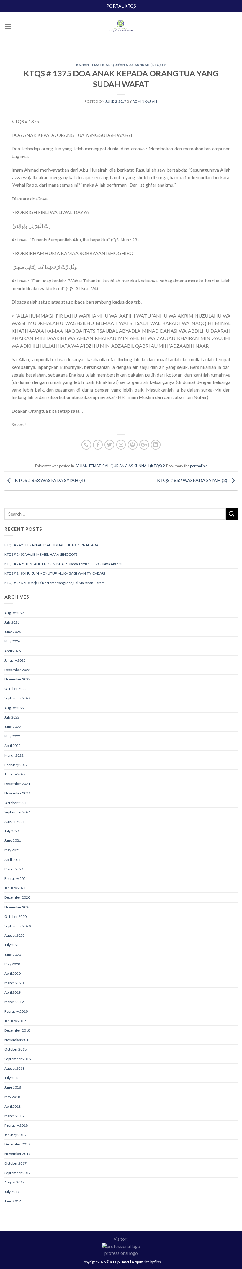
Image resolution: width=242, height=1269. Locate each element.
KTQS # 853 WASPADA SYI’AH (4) (49, 480)
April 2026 (12, 651)
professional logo (121, 1253)
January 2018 (15, 1134)
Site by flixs (152, 1262)
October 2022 (15, 688)
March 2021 (14, 869)
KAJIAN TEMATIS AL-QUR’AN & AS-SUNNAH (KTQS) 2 (121, 65)
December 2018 (17, 1030)
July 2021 (11, 831)
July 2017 (11, 1191)
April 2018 (12, 1106)
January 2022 (15, 774)
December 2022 (17, 670)
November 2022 (17, 679)
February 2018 (16, 1125)
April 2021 (12, 859)
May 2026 (12, 641)
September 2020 (17, 926)
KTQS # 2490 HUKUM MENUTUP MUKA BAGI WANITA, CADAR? (54, 573)
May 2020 (12, 964)
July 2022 (11, 717)
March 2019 (14, 1002)
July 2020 (11, 945)
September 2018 (17, 1059)
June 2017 (12, 1201)
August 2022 (14, 708)
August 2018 (14, 1068)
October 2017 (15, 1163)
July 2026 (11, 622)
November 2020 (17, 907)
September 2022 (17, 698)
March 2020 (14, 983)
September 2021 (17, 812)
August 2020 (14, 935)
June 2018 (12, 1087)
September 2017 (17, 1173)
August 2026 (14, 613)
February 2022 (16, 764)
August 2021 (14, 821)
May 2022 (12, 736)
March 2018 (14, 1116)
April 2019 (12, 992)
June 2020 (12, 954)
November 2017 (17, 1153)
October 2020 (15, 916)
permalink (198, 465)
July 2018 (11, 1078)
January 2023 (15, 660)
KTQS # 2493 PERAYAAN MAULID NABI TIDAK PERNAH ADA (51, 545)
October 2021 (15, 802)
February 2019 (16, 1011)
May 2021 (12, 850)
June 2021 (12, 840)
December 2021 (17, 783)
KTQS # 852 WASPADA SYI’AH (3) (192, 480)
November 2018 (17, 1040)
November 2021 (17, 793)
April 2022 (12, 745)
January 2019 (15, 1021)
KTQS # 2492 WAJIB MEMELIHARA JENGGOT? (40, 554)
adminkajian (145, 101)
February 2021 (16, 878)
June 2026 (12, 631)
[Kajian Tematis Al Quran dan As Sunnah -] (121, 26)
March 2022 (14, 755)
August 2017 (14, 1182)
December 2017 (17, 1144)
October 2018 (15, 1049)
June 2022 (12, 726)
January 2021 (15, 888)
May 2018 (12, 1096)
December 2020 (17, 897)
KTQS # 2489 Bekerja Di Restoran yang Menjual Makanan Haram (54, 583)
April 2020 (12, 973)
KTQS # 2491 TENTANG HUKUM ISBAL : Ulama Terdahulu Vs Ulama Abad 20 (63, 564)
